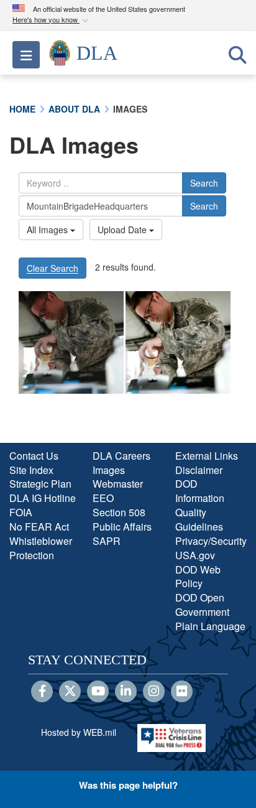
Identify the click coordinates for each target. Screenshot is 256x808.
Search (204, 183)
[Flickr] (182, 691)
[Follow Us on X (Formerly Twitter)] (70, 691)
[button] (51, 20)
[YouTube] (98, 691)
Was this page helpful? (128, 785)
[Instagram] (154, 691)
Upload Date (123, 229)
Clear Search (52, 268)
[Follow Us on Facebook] (42, 691)
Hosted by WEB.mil (78, 732)
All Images (48, 229)
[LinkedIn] (126, 691)
